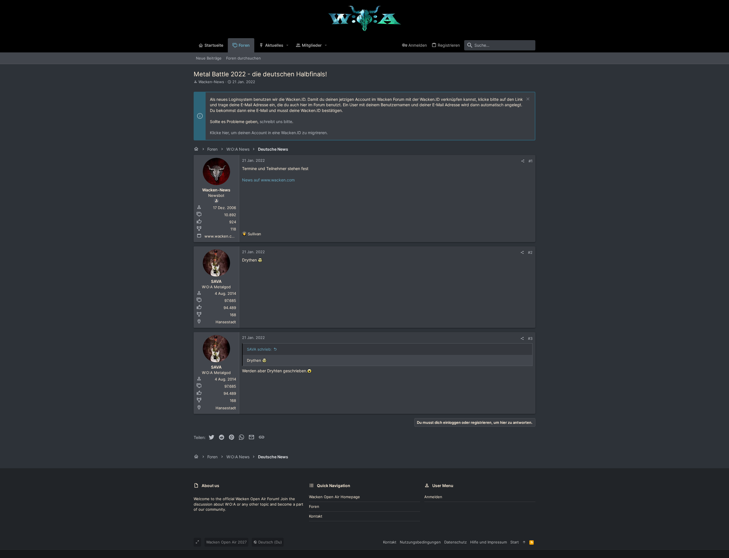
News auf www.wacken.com (268, 179)
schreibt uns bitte (276, 121)
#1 (531, 161)
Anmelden (433, 496)
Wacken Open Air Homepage (334, 496)
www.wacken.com (220, 236)
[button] (287, 45)
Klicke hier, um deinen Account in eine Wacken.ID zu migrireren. (269, 132)
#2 (530, 252)
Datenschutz (455, 542)
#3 (530, 338)
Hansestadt (226, 322)
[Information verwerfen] (527, 100)
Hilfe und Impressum (488, 542)
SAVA (216, 281)
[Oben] (524, 542)
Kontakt (315, 516)
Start (514, 542)
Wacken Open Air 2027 (226, 542)
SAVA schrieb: (259, 349)
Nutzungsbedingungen (420, 542)
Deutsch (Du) (269, 542)
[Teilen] (523, 161)
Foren (314, 506)
